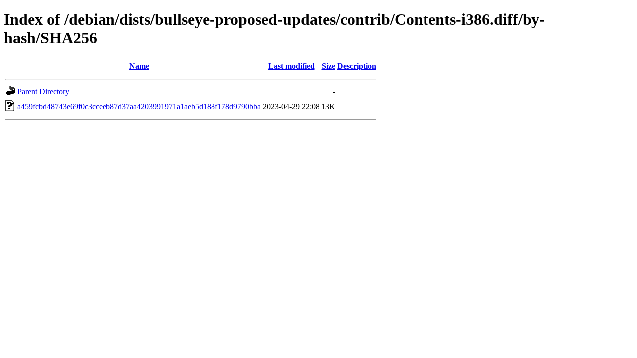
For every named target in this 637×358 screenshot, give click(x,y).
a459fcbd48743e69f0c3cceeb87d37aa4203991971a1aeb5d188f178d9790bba (139, 106)
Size (328, 66)
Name (139, 66)
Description (356, 66)
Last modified (291, 66)
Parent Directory (43, 92)
